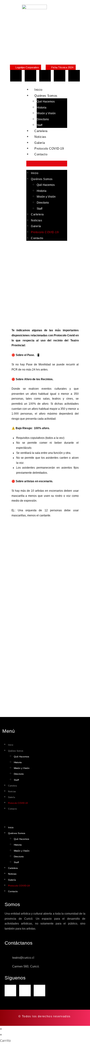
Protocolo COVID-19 (49, 148)
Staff (39, 125)
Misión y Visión (46, 113)
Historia (41, 107)
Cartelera (41, 131)
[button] (46, 163)
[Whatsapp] (45, 75)
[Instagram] (30, 75)
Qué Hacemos (46, 101)
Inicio (38, 89)
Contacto (40, 154)
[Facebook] (16, 75)
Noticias (40, 137)
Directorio (43, 119)
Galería (39, 143)
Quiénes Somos (45, 95)
